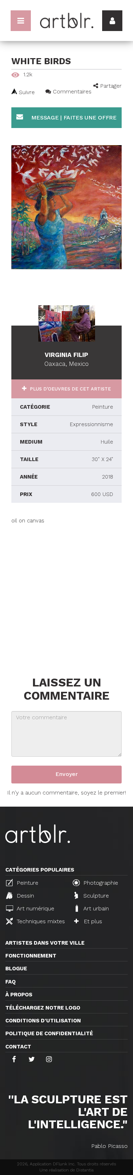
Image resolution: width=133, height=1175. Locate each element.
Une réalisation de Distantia (66, 1170)
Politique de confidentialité (49, 1033)
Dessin (24, 895)
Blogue (16, 968)
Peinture (26, 882)
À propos (18, 994)
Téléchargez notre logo (42, 1008)
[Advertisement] (66, 591)
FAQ (10, 982)
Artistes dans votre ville (44, 943)
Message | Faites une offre (73, 117)
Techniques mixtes (40, 921)
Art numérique (34, 908)
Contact (18, 1046)
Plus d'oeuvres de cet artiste (69, 389)
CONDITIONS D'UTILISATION (43, 1020)
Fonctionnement (30, 955)
